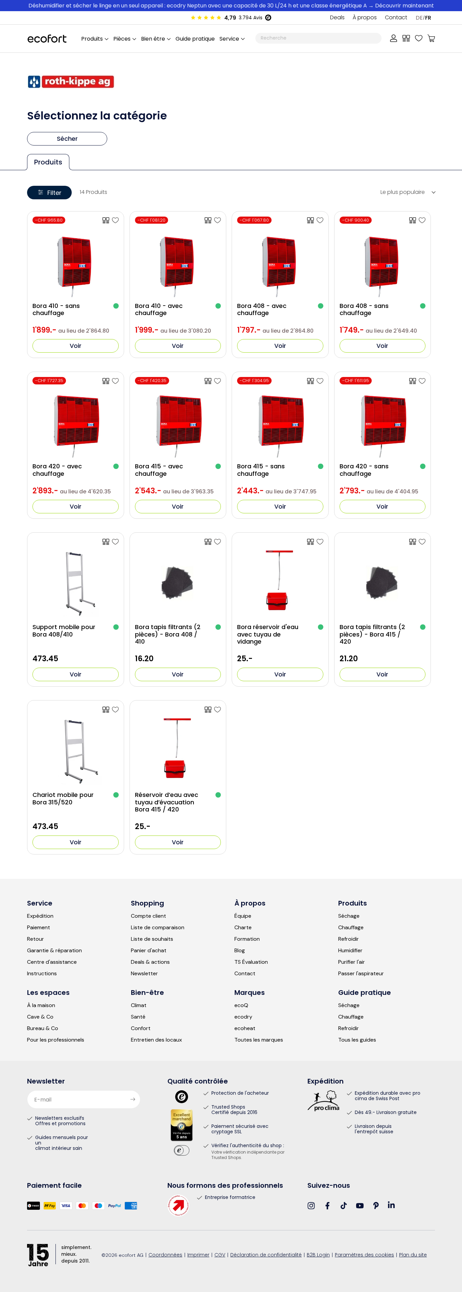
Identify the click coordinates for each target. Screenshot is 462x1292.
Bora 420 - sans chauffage (364, 470)
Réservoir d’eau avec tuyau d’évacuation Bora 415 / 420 (166, 802)
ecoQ (241, 1005)
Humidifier (350, 950)
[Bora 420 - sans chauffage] (422, 381)
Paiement (38, 927)
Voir (76, 345)
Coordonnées (165, 1255)
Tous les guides (357, 1040)
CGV (219, 1255)
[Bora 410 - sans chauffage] (115, 220)
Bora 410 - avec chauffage (159, 309)
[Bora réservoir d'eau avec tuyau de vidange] (320, 541)
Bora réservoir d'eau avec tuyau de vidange (267, 634)
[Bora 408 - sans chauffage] (422, 220)
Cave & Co (40, 1017)
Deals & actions (150, 962)
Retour (35, 939)
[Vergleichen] (406, 38)
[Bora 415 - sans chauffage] (320, 381)
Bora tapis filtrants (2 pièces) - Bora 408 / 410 (168, 634)
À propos (365, 18)
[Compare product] (105, 220)
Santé (138, 1017)
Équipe (242, 916)
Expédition (40, 916)
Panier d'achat (148, 950)
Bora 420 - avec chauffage (57, 470)
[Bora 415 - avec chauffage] (217, 381)
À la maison (41, 1005)
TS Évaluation (251, 962)
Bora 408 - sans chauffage (364, 309)
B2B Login (318, 1255)
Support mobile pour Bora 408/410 (63, 630)
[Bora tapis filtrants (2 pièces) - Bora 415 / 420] (422, 541)
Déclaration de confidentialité (266, 1255)
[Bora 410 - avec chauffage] (217, 220)
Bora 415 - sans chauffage (261, 470)
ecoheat (244, 1028)
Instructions (42, 973)
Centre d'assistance (52, 962)
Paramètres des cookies (364, 1255)
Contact (396, 18)
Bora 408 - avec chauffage (261, 309)
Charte (243, 927)
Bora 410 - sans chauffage (56, 309)
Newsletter (144, 973)
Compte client (148, 916)
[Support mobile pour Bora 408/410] (115, 541)
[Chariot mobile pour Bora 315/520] (115, 709)
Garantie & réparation (54, 950)
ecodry (243, 1017)
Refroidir (348, 939)
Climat (138, 1005)
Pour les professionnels (55, 1040)
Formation (247, 939)
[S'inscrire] (132, 1099)
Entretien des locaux (156, 1040)
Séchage (349, 916)
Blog (239, 950)
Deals (337, 18)
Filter (54, 192)
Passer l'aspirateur (361, 973)
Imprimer (198, 1255)
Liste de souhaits (152, 939)
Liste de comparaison (157, 927)
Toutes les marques (258, 1040)
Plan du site (413, 1255)
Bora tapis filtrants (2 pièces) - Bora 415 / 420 (372, 634)
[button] (232, 38)
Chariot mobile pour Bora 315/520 (63, 798)
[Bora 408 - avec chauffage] (320, 220)
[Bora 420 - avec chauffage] (115, 381)
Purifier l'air (351, 962)
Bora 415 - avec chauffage (159, 470)
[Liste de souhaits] (418, 38)
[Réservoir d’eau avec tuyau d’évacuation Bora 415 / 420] (217, 709)
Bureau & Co (42, 1028)
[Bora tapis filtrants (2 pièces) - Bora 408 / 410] (217, 541)
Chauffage (351, 927)
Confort (141, 1028)
